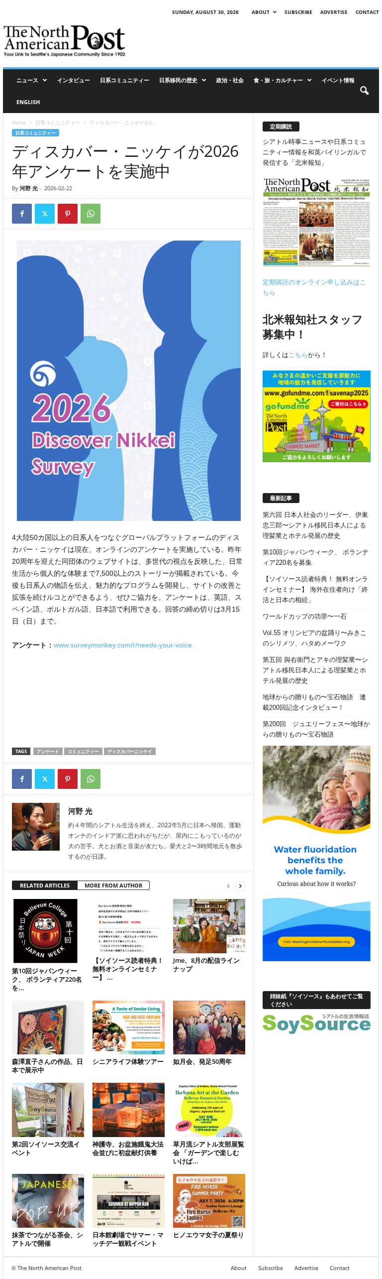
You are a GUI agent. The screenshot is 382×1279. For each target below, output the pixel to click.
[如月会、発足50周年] (209, 1027)
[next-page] (240, 886)
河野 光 (29, 188)
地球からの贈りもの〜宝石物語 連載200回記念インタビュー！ (314, 702)
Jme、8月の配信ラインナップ (206, 964)
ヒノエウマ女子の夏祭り (208, 1234)
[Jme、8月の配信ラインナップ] (209, 926)
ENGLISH (28, 102)
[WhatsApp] (90, 214)
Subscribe (298, 11)
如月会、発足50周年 (202, 1061)
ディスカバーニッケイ (129, 751)
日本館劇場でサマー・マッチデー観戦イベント (128, 1239)
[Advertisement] (252, 41)
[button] (364, 91)
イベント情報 (338, 80)
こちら (298, 355)
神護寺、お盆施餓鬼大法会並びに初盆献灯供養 (128, 1148)
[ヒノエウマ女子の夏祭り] (209, 1201)
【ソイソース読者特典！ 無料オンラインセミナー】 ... (128, 969)
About (261, 11)
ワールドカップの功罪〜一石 (305, 616)
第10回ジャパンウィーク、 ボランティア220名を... (47, 979)
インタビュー (73, 80)
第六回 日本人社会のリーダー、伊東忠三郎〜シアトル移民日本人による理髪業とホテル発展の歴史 (315, 525)
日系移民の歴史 (178, 80)
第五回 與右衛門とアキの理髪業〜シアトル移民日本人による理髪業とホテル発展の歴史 (315, 670)
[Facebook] (22, 214)
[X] (45, 214)
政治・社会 (230, 80)
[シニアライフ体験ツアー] (129, 1027)
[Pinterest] (68, 214)
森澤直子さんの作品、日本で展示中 (47, 1065)
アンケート (48, 751)
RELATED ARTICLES (45, 885)
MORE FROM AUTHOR (113, 885)
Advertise (334, 11)
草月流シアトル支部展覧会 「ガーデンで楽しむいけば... (208, 1152)
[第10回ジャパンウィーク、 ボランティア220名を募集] (48, 931)
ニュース (27, 80)
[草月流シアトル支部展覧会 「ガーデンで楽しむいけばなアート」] (209, 1110)
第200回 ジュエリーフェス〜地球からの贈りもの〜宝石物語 (316, 729)
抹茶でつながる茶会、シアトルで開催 (47, 1239)
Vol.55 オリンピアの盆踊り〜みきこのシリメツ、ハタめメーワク (315, 638)
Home (19, 122)
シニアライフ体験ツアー (128, 1061)
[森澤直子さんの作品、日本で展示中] (48, 1027)
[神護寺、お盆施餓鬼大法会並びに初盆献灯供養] (129, 1110)
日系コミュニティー (124, 80)
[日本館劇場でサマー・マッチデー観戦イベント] (129, 1201)
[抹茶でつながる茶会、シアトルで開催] (48, 1201)
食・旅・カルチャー (278, 80)
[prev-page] (228, 886)
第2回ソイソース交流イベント (46, 1148)
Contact (367, 11)
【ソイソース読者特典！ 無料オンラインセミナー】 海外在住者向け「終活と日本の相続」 (315, 589)
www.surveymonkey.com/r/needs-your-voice (123, 645)
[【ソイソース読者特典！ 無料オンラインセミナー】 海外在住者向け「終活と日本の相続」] (129, 926)
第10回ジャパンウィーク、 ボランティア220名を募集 (316, 557)
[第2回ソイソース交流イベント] (48, 1110)
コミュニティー (83, 751)
